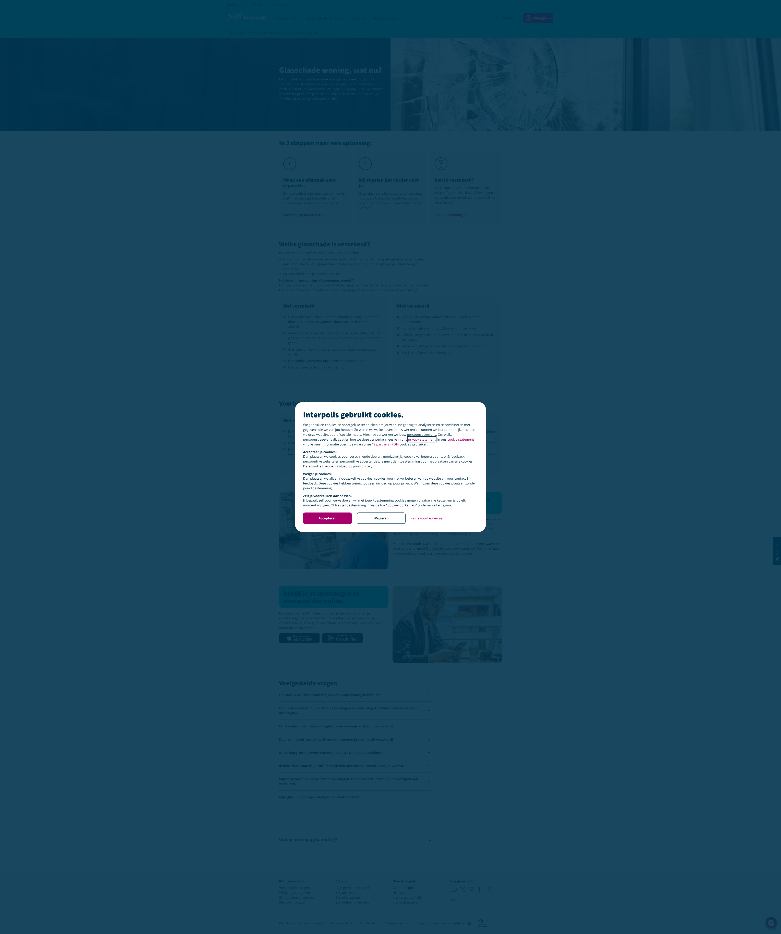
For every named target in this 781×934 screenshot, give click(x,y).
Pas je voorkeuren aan (427, 518)
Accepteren (328, 518)
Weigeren (381, 518)
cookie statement (460, 439)
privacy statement (422, 439)
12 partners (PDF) (385, 444)
